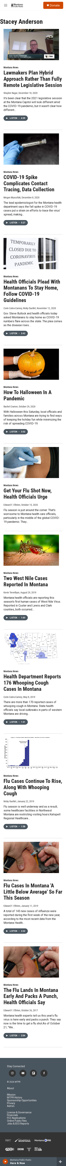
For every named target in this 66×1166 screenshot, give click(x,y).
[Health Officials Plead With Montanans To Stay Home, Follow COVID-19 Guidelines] (31, 253)
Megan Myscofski (12, 197)
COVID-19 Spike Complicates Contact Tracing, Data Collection (29, 183)
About (10, 1088)
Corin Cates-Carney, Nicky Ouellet (20, 308)
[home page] (17, 5)
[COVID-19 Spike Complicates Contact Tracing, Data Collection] (31, 149)
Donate (55, 5)
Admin (10, 1106)
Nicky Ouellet (10, 801)
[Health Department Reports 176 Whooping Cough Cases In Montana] (31, 648)
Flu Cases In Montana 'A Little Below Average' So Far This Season (33, 891)
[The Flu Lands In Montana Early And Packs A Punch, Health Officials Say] (31, 962)
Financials (12, 1115)
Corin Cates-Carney (13, 697)
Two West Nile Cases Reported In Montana (26, 581)
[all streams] (61, 1161)
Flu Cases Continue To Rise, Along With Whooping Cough (33, 787)
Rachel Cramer (11, 406)
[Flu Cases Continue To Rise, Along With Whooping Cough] (31, 753)
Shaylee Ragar (10, 93)
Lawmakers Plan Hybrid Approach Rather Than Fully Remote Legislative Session (33, 79)
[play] (5, 1161)
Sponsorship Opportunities (22, 1100)
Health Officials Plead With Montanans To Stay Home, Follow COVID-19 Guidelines (32, 291)
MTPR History (14, 1097)
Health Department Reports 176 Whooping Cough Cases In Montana (32, 682)
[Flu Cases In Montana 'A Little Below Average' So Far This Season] (31, 857)
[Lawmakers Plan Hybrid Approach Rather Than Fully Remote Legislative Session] (31, 44)
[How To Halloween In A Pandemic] (31, 364)
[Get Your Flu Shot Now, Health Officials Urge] (31, 462)
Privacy (11, 1103)
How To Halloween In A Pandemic (28, 395)
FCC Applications (16, 1118)
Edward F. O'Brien (12, 504)
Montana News (11, 67)
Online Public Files (17, 1121)
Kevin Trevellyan (11, 592)
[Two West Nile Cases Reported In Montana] (31, 550)
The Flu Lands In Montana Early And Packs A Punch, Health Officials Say (31, 996)
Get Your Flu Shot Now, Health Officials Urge (28, 493)
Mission (11, 1094)
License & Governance (19, 1112)
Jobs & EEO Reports (18, 1123)
